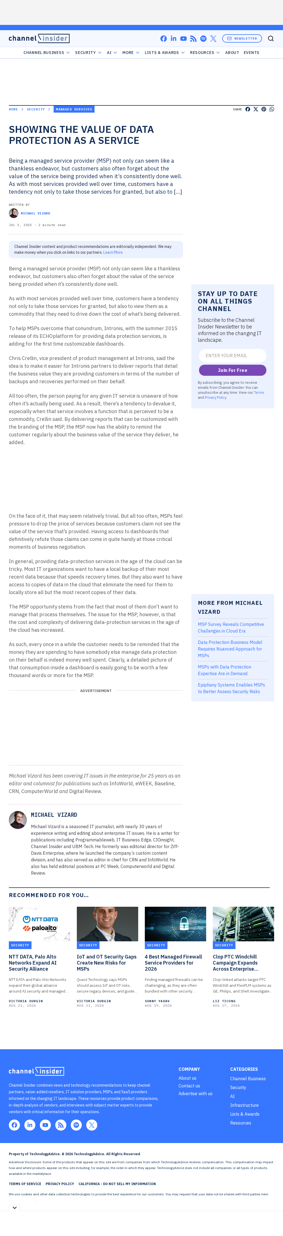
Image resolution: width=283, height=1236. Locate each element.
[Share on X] (255, 109)
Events (252, 52)
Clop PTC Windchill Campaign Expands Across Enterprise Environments (235, 963)
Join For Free (232, 370)
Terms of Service (25, 1184)
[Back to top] (272, 1219)
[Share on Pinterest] (263, 109)
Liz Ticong (224, 1001)
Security (85, 52)
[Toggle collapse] (14, 1207)
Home (13, 109)
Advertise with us (196, 1093)
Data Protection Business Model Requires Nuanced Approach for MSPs (230, 648)
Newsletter (245, 38)
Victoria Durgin (26, 1001)
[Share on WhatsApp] (271, 109)
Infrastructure (244, 1105)
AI (109, 52)
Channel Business (43, 52)
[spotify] (203, 38)
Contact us (189, 1086)
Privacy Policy (215, 397)
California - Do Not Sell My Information (117, 1184)
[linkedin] (173, 38)
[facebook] (163, 38)
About (232, 52)
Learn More (113, 252)
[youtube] (183, 38)
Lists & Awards (245, 1114)
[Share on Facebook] (247, 109)
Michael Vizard (35, 213)
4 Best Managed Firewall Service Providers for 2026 (173, 963)
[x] (213, 38)
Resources (240, 1123)
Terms (259, 392)
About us (187, 1078)
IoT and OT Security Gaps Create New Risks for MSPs (107, 963)
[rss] (193, 38)
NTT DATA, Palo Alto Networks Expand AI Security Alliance (33, 963)
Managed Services (74, 109)
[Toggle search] (271, 38)
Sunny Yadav (157, 1001)
